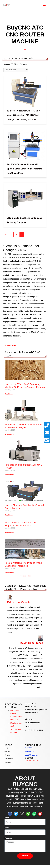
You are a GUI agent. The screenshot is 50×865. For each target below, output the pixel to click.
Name (6, 817)
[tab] (25, 345)
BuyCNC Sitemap (32, 760)
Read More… (12, 345)
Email (6, 828)
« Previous (21, 576)
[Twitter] (16, 814)
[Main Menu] (44, 5)
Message (8, 838)
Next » (30, 576)
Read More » (9, 394)
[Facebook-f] (10, 814)
